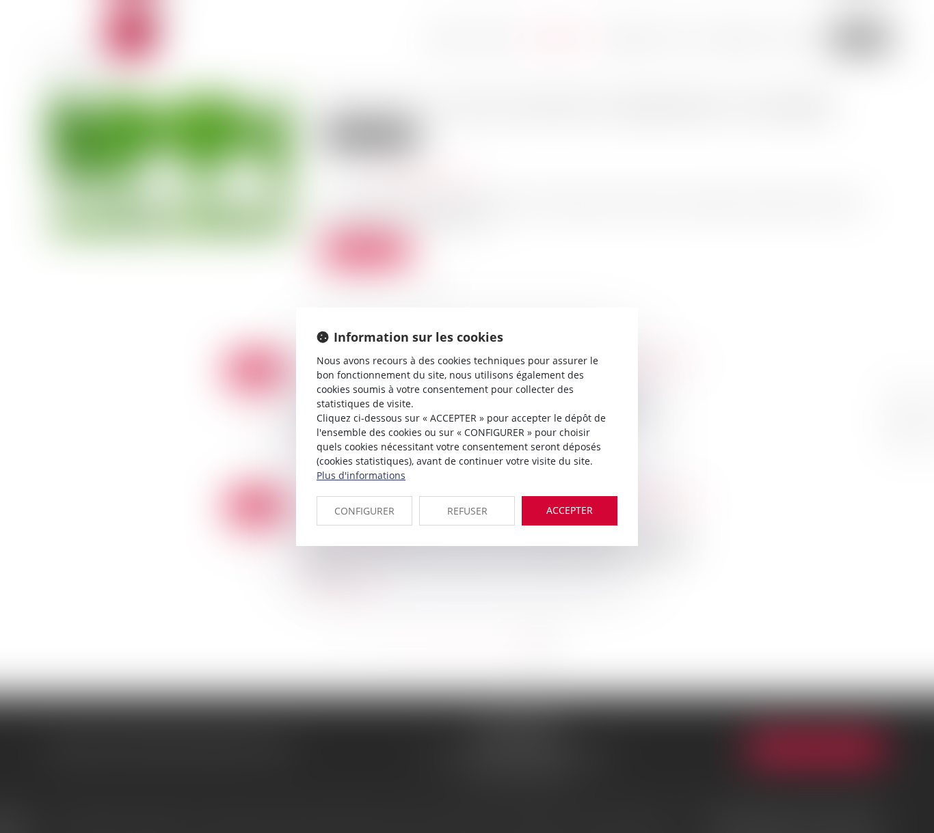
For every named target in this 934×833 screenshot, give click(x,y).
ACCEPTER (569, 510)
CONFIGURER (364, 510)
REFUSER (467, 510)
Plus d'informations (361, 475)
